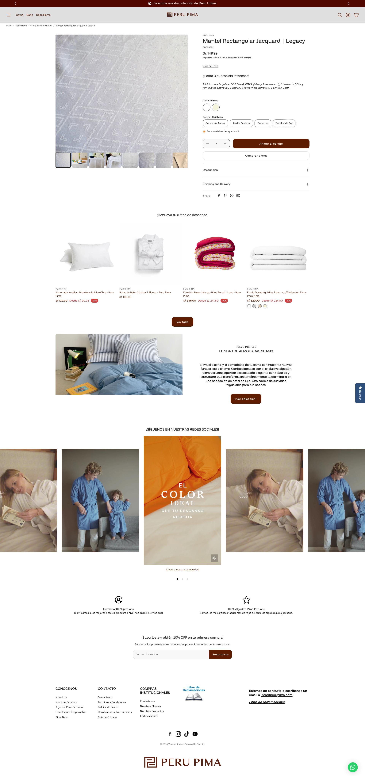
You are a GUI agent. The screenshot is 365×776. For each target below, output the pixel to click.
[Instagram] (178, 734)
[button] (349, 4)
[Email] (238, 195)
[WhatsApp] (231, 195)
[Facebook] (219, 195)
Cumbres (263, 123)
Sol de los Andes (215, 123)
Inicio (8, 25)
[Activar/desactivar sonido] (214, 558)
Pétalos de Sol (284, 123)
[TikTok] (186, 734)
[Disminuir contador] (207, 143)
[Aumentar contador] (225, 143)
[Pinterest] (225, 195)
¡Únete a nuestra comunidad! (182, 570)
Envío (224, 57)
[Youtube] (195, 734)
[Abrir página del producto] (87, 254)
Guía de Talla (210, 66)
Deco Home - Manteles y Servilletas (33, 25)
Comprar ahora (256, 155)
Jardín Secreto (241, 123)
